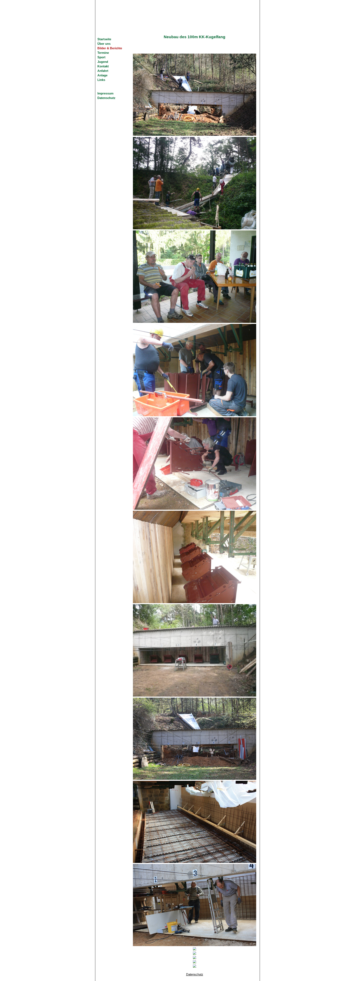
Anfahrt (102, 70)
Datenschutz (106, 98)
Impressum (105, 93)
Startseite (104, 39)
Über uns (104, 43)
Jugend (102, 61)
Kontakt (103, 66)
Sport (101, 57)
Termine (103, 52)
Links (101, 80)
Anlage (102, 75)
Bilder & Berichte (109, 48)
